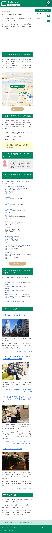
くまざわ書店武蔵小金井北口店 (14, 186)
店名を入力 (40, 18)
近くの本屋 (48, 5)
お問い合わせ (10, 530)
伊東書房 (7, 197)
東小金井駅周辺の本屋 (12, 286)
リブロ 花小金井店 (10, 253)
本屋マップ (12, 2)
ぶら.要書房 (8, 209)
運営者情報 (3, 530)
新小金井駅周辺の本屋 (12, 290)
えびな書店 (8, 215)
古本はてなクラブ (10, 221)
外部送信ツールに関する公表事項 (20, 527)
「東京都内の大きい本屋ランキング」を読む (20, 351)
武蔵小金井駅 (6, 11)
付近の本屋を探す (17, 109)
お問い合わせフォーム (15, 67)
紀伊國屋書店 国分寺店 (12, 236)
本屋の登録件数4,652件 (14, 5)
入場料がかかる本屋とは (12, 449)
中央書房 (7, 203)
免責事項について (33, 527)
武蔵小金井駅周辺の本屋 (12, 282)
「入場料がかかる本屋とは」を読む (22, 489)
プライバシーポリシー (6, 527)
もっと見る (17, 263)
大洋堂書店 (8, 227)
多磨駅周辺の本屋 (10, 301)
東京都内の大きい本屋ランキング (16, 315)
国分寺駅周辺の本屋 (11, 294)
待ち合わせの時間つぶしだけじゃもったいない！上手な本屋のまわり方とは (17, 399)
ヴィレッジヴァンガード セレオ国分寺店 (17, 245)
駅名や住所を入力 (41, 13)
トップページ (4, 522)
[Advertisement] (17, 40)
